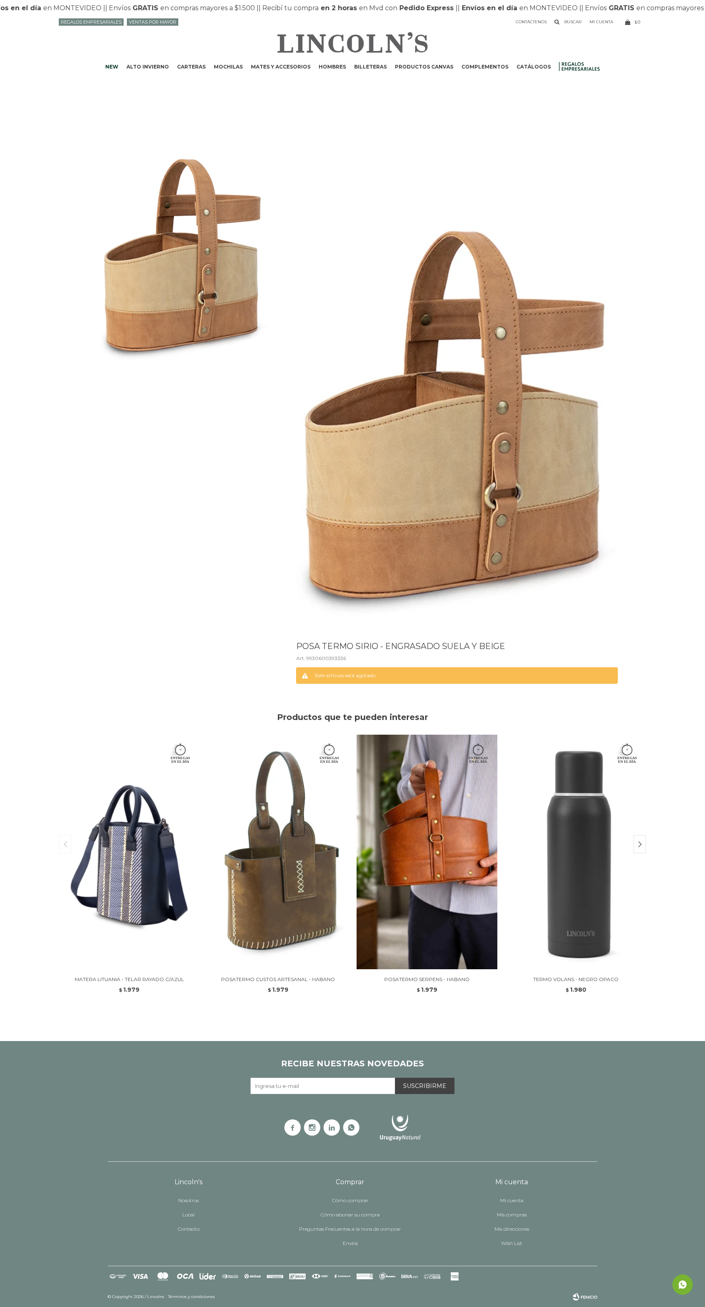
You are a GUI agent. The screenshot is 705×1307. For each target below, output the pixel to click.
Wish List (511, 1243)
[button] (640, 844)
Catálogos (534, 67)
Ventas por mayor (152, 22)
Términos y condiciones (191, 1296)
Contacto (189, 1229)
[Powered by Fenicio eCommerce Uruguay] (585, 1297)
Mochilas (228, 67)
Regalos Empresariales (91, 22)
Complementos (484, 67)
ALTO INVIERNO (147, 67)
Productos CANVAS (424, 67)
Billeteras (370, 67)
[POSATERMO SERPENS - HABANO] (427, 852)
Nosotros (188, 1200)
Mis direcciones (511, 1229)
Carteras (191, 67)
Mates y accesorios (280, 67)
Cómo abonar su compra (350, 1215)
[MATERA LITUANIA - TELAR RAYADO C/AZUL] (129, 852)
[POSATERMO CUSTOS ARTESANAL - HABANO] (278, 852)
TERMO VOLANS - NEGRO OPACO (576, 979)
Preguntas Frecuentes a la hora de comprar (350, 1229)
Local (188, 1215)
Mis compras (512, 1215)
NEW (111, 67)
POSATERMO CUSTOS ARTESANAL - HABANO (278, 979)
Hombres (332, 67)
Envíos (350, 1243)
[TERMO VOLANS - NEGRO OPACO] (575, 852)
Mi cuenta (511, 1200)
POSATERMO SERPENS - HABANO (427, 979)
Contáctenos (531, 21)
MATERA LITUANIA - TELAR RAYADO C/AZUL (129, 979)
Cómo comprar (350, 1200)
